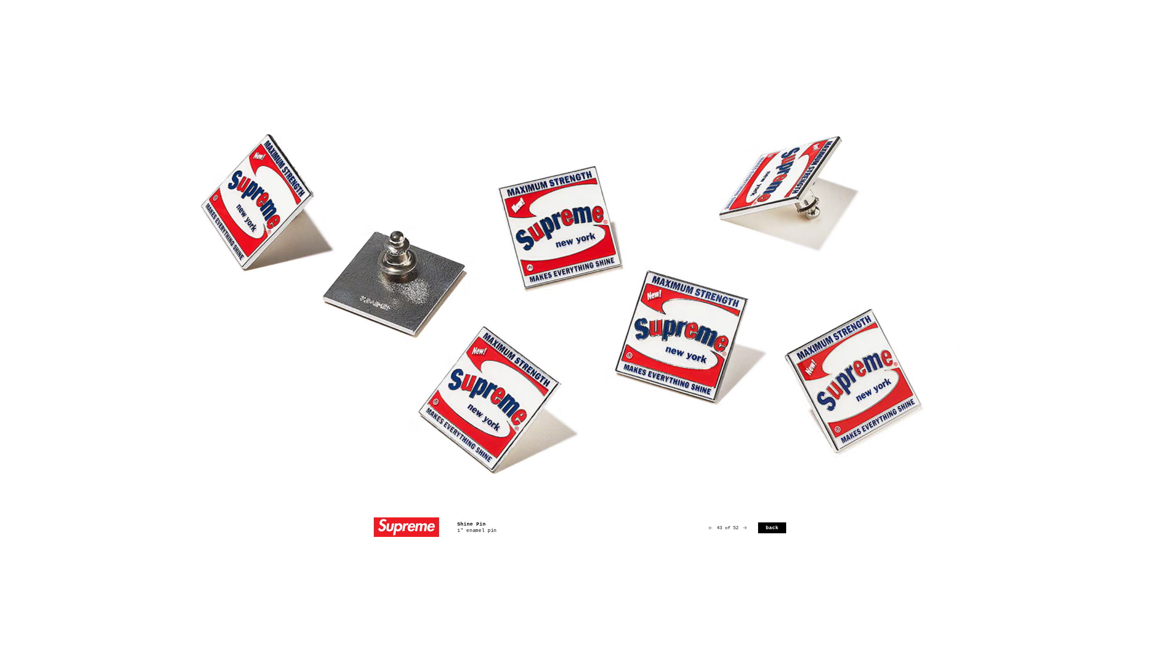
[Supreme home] (406, 528)
